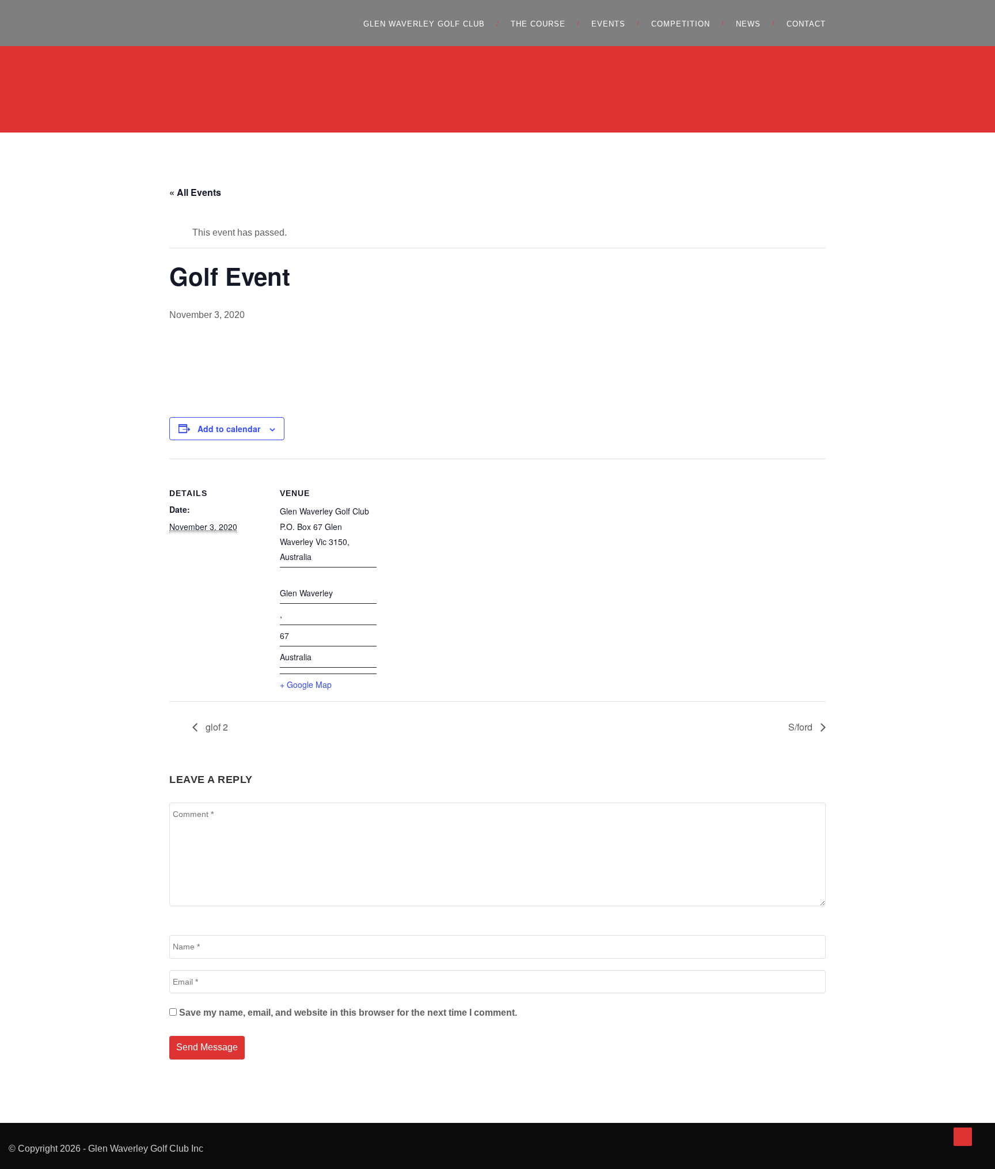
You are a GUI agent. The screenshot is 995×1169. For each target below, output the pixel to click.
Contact (806, 24)
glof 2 (215, 726)
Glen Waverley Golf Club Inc (145, 1148)
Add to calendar (229, 428)
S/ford (801, 726)
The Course (538, 24)
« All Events (195, 192)
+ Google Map (306, 684)
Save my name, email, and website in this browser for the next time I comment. (348, 1012)
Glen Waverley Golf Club (424, 24)
